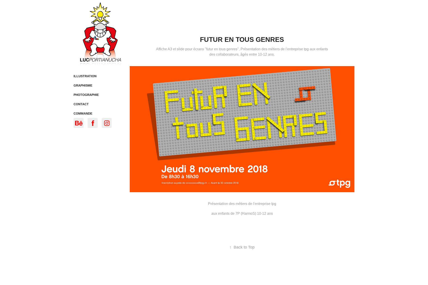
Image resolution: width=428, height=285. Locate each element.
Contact (81, 104)
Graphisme (83, 85)
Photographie (86, 95)
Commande (83, 113)
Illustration (85, 76)
